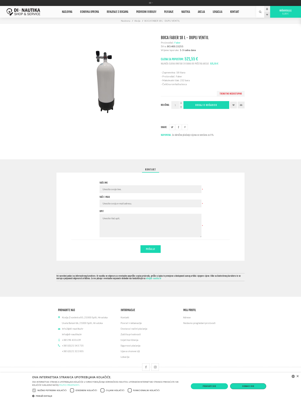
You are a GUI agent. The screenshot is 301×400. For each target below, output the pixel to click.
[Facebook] (146, 367)
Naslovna (67, 11)
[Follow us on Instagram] (155, 367)
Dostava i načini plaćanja (134, 328)
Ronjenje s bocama (117, 11)
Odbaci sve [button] (248, 386)
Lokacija (217, 11)
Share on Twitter (172, 127)
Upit (102, 211)
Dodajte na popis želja (233, 105)
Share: (164, 127)
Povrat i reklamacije (131, 323)
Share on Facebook (178, 127)
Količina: (165, 104)
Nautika (185, 11)
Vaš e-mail (105, 196)
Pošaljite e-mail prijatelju (241, 105)
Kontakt (234, 11)
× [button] (297, 376)
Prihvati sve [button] (209, 386)
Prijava (269, 9)
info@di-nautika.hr (153, 278)
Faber (177, 42)
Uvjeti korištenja (129, 339)
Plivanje (169, 11)
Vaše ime (104, 182)
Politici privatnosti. (69, 385)
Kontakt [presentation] (150, 169)
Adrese (187, 317)
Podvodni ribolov (146, 11)
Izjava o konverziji (130, 351)
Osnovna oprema (89, 11)
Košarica (285, 12)
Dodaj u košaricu (206, 105)
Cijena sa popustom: (172, 59)
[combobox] (293, 376)
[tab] (150, 169)
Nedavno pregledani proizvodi (199, 323)
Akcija (201, 11)
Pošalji (150, 249)
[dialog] (150, 386)
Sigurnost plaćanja (130, 345)
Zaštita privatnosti (131, 334)
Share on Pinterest (185, 127)
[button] (108, 396)
